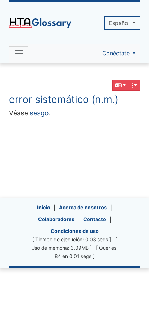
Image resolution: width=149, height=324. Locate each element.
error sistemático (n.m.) (64, 99)
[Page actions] (134, 85)
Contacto (94, 219)
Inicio (43, 207)
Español (120, 22)
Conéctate (116, 53)
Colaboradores (56, 219)
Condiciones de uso (75, 231)
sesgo (39, 113)
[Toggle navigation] (18, 53)
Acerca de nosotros (83, 207)
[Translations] (120, 85)
